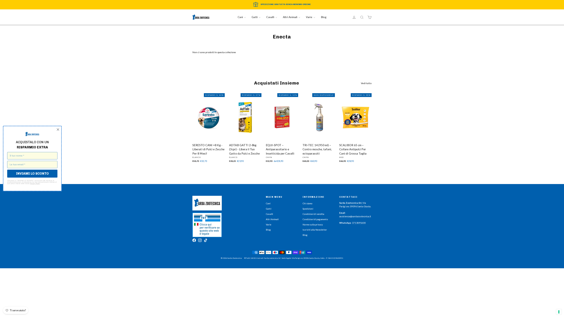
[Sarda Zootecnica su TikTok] (205, 240)
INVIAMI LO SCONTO (32, 174)
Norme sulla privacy (313, 224)
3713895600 (359, 222)
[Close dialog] (58, 129)
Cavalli (270, 17)
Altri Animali (290, 17)
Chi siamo (308, 203)
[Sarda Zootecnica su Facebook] (194, 240)
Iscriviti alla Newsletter (315, 229)
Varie (309, 17)
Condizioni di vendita (313, 214)
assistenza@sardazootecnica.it (355, 216)
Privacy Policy (35, 183)
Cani (241, 17)
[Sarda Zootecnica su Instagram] (200, 240)
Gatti (255, 17)
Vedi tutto (366, 83)
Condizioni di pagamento (315, 219)
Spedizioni (308, 208)
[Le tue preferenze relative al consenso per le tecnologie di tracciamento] (559, 312)
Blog (324, 17)
